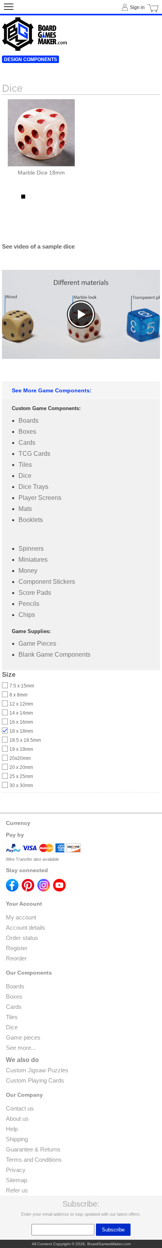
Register (17, 948)
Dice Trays (33, 486)
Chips (26, 614)
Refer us (17, 1190)
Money (27, 570)
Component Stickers (46, 581)
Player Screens (39, 497)
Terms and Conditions (34, 1159)
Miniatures (33, 559)
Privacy (16, 1169)
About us (17, 1118)
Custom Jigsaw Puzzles (37, 1070)
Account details (25, 927)
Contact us (20, 1108)
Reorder (16, 958)
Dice (24, 475)
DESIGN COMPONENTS (30, 59)
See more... (21, 1047)
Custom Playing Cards (35, 1080)
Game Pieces (37, 643)
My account (21, 917)
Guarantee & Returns (33, 1149)
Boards (28, 420)
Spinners (31, 548)
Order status (22, 937)
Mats (25, 508)
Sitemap (16, 1180)
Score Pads (34, 592)
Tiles (25, 464)
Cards (26, 442)
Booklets (30, 519)
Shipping (17, 1139)
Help (12, 1128)
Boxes (27, 431)
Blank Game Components (54, 654)
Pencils (28, 603)
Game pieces (23, 1037)
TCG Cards (34, 453)
